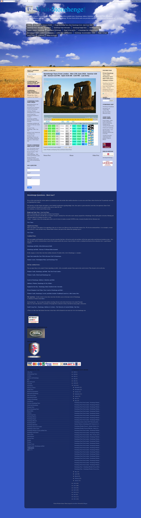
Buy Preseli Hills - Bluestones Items (107, 112)
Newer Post (47, 155)
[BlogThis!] (66, 147)
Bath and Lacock (31, 381)
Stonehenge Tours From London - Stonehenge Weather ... (87, 402)
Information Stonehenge (32, 393)
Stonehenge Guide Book (108, 106)
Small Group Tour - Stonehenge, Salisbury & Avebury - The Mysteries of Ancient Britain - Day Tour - (53, 307)
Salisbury (29, 413)
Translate (33, 77)
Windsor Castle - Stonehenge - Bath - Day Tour (32, 129)
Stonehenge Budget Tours (80, 27)
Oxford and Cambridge (108, 127)
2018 (75, 483)
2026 (75, 372)
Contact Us (41, 35)
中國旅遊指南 (30, 448)
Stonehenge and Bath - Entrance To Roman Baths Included (33, 120)
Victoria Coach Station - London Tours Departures (40, 33)
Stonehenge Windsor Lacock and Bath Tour (37, 430)
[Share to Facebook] (69, 147)
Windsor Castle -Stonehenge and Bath (35, 446)
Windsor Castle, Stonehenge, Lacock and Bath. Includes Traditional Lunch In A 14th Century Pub (33, 138)
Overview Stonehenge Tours (33, 403)
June (76, 400)
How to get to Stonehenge (54, 30)
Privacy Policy (31, 35)
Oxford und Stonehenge (32, 405)
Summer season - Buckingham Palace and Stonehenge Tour (42, 260)
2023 (75, 376)
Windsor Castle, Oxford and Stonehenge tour (33, 133)
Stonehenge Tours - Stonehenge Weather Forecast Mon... (87, 467)
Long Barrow (30, 401)
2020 (75, 383)
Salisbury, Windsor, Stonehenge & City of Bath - (40, 283)
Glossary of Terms (31, 387)
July (76, 398)
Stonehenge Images (31, 418)
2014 (75, 492)
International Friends (32, 397)
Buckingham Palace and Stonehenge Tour (32, 105)
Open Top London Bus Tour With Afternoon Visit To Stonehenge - (44, 256)
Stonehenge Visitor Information (62, 27)
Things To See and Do (69, 30)
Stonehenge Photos (31, 422)
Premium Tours (30, 407)
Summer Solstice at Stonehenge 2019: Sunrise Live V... (86, 424)
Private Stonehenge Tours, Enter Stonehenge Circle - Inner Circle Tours (73, 25)
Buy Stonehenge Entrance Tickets (43, 25)
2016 (75, 488)
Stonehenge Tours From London (34, 426)
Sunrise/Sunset (30, 436)
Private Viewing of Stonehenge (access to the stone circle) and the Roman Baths (33, 159)
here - (43, 298)
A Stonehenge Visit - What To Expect (88, 30)
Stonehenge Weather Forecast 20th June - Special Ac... (86, 428)
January (77, 480)
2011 (75, 499)
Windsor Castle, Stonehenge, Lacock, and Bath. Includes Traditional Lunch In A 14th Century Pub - (53, 293)
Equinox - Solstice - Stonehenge (35, 30)
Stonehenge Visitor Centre (33, 428)
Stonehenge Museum (32, 420)
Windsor (29, 442)
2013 (75, 494)
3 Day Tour (29, 372)
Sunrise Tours (30, 434)
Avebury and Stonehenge (33, 378)
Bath (28, 379)
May (76, 471)
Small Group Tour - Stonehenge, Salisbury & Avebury (33, 115)
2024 (75, 374)
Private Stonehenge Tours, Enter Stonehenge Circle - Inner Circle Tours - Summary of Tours (108, 76)
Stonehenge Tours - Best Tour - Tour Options (39, 27)
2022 (75, 378)
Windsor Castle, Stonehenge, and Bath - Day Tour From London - (44, 271)
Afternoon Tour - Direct (32, 97)
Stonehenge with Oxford (32, 432)
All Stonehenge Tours (32, 374)
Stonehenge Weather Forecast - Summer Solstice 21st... (86, 426)
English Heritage (102, 33)
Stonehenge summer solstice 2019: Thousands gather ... (86, 422)
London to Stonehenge (32, 399)
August (76, 396)
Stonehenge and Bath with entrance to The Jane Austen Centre (33, 125)
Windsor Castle (30, 444)
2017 (75, 485)
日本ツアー (30, 450)
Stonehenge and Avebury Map (106, 109)
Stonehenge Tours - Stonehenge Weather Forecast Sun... (87, 469)
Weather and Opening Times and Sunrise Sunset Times (59, 149)
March (76, 476)
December (77, 387)
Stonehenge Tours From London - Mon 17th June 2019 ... (87, 434)
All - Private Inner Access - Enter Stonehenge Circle (33, 149)
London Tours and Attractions (64, 33)
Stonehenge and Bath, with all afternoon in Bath (39, 246)
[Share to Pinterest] (71, 147)
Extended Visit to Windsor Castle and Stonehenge (33, 108)
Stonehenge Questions (32, 424)
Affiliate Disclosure (52, 35)
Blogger (85, 503)
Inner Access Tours (31, 395)
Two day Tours (30, 438)
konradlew (75, 503)
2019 (75, 385)
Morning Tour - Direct (32, 95)
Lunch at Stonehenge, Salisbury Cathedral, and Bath (40, 280)
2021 (75, 381)
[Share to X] (68, 147)
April (76, 474)
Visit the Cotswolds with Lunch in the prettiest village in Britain (107, 137)
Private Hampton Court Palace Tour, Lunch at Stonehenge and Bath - (45, 290)
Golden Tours (30, 389)
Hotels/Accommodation (32, 391)
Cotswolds (29, 383)
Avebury (29, 376)
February (77, 478)
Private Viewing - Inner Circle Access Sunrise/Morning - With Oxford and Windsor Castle (33, 153)
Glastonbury (30, 385)
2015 (75, 490)
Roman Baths (30, 411)
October (77, 391)
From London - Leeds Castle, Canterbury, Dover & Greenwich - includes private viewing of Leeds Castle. (108, 123)
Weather (29, 440)
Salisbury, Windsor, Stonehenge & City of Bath (33, 111)
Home (29, 25)
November (77, 389)
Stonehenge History (94, 27)
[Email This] (65, 147)
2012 (75, 496)
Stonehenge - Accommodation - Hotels (85, 33)
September (77, 394)
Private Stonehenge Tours (33, 409)
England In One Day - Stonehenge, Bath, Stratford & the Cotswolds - (45, 287)
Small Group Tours (31, 415)
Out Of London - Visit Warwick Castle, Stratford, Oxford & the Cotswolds (108, 131)
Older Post (96, 155)
